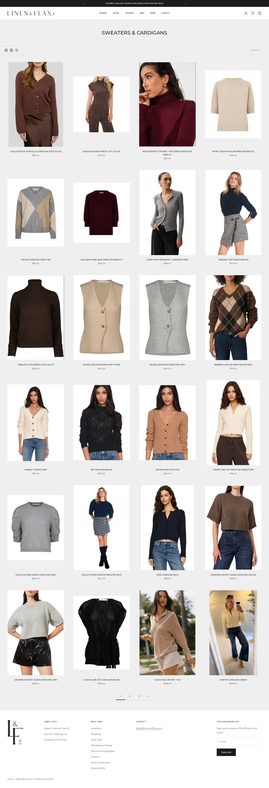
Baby (153, 13)
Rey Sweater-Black (101, 469)
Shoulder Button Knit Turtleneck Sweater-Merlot (167, 153)
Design (103, 13)
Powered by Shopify (44, 779)
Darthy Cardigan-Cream (233, 680)
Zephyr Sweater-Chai (167, 469)
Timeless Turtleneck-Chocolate (35, 365)
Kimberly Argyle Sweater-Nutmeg (233, 365)
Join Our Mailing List (55, 734)
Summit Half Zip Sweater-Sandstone (233, 469)
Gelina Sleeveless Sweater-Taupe (101, 365)
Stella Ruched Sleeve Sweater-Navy (101, 575)
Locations (96, 728)
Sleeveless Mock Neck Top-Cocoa (101, 151)
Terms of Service (100, 762)
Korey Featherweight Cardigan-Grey (167, 260)
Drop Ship (96, 740)
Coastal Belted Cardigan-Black (102, 680)
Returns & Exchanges (103, 751)
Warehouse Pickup (101, 745)
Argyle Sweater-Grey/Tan (35, 260)
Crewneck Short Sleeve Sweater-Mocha (233, 575)
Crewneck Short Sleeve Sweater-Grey (35, 680)
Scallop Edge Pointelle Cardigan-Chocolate (35, 151)
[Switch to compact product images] (16, 50)
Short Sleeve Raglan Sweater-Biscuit (233, 151)
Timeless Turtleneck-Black (233, 260)
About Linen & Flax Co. (57, 728)
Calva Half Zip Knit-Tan (167, 680)
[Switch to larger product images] (6, 50)
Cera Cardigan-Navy (167, 575)
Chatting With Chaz (55, 740)
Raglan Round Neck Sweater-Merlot (102, 260)
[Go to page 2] (148, 696)
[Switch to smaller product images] (11, 50)
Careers (95, 757)
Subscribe (226, 752)
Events (166, 13)
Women (129, 13)
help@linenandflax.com (149, 728)
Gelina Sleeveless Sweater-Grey (167, 365)
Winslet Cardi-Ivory (36, 469)
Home (116, 13)
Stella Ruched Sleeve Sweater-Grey (36, 575)
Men (142, 13)
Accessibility (98, 768)
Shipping (96, 734)
